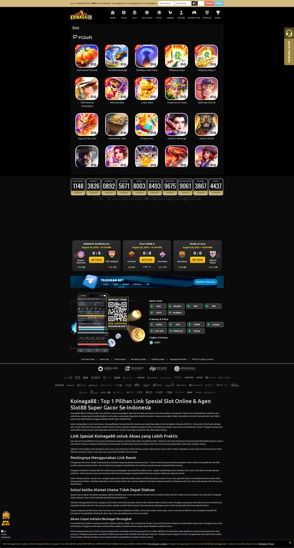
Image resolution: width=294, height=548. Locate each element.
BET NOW (96, 260)
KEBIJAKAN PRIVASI (178, 359)
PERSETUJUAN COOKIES (202, 359)
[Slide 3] (148, 267)
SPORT (159, 18)
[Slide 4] (150, 267)
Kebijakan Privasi (266, 544)
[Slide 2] (146, 267)
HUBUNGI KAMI (157, 359)
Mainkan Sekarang (205, 282)
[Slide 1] (143, 267)
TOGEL (124, 18)
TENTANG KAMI (88, 359)
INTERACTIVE (194, 18)
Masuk (209, 3)
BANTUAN (104, 359)
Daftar (219, 3)
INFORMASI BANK (138, 359)
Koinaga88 (84, 401)
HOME (112, 18)
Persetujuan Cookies (158, 544)
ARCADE (181, 18)
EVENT (218, 18)
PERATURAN (119, 359)
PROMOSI (207, 18)
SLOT (134, 18)
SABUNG (170, 18)
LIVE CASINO (147, 18)
